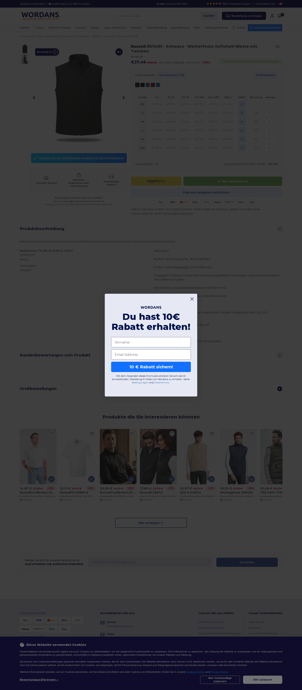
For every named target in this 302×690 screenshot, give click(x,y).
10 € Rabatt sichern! (151, 366)
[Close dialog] (192, 299)
